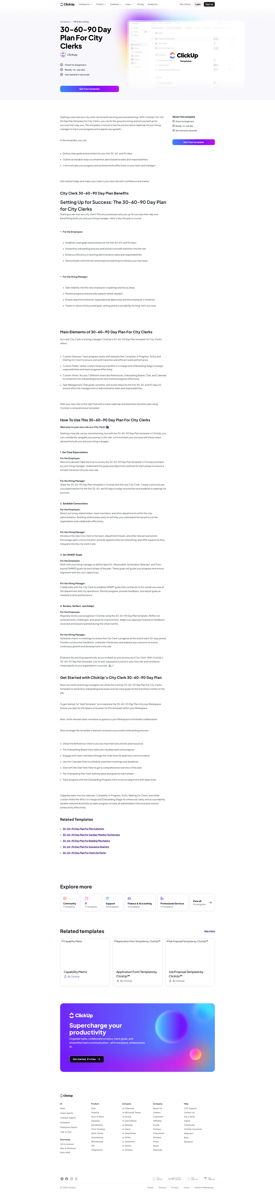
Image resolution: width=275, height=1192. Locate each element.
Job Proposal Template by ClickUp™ (186, 974)
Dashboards (97, 1125)
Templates (65, 21)
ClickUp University (193, 1129)
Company (157, 1104)
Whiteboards (97, 1141)
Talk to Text (65, 1132)
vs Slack (126, 1129)
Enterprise (152, 4)
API (93, 1145)
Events (156, 1125)
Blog (186, 1137)
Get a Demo (189, 1116)
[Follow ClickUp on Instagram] (71, 1179)
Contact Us (189, 1112)
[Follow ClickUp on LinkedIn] (62, 1179)
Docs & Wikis (97, 1116)
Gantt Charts (97, 1133)
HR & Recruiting (81, 21)
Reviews (157, 1137)
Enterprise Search (68, 1127)
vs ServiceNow (129, 1121)
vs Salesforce (128, 1141)
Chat (93, 1108)
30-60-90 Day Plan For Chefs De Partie (84, 852)
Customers (158, 1116)
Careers (157, 1112)
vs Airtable (127, 1150)
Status (151, 1187)
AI (61, 1104)
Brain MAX (65, 1152)
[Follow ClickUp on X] (76, 1179)
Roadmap (157, 1150)
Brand (156, 1145)
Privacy (174, 1187)
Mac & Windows (68, 1148)
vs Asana (126, 1116)
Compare (126, 1104)
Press (156, 1141)
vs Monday (127, 1125)
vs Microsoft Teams (131, 1112)
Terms (186, 1187)
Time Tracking (98, 1129)
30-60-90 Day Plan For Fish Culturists (83, 828)
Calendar (95, 1121)
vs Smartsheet (129, 1133)
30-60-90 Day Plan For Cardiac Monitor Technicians (91, 834)
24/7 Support (190, 1108)
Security (162, 1187)
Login (198, 4)
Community (189, 1125)
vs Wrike (126, 1137)
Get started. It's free (84, 1059)
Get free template (89, 88)
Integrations (97, 1150)
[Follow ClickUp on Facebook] (66, 1179)
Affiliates (157, 1121)
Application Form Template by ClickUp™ (136, 974)
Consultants (159, 1133)
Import (187, 1121)
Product (95, 1104)
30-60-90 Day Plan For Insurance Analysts (86, 846)
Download (65, 1139)
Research (188, 1141)
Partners (157, 1129)
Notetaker (65, 1122)
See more (209, 931)
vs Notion (126, 1145)
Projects (95, 1112)
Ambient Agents (68, 1118)
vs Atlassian (128, 1108)
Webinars (188, 1133)
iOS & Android (67, 1144)
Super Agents (66, 1113)
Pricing (140, 4)
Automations (97, 1137)
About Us (157, 1108)
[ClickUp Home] (67, 4)
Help (186, 1104)
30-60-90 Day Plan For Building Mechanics (86, 840)
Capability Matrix (75, 972)
